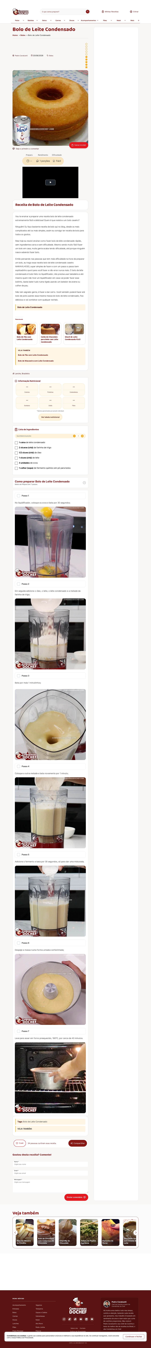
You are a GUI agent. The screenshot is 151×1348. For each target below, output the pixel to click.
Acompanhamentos (88, 20)
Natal (119, 20)
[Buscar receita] (87, 11)
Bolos (44, 20)
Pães (105, 20)
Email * (16, 1170)
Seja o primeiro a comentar (27, 149)
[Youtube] (81, 1319)
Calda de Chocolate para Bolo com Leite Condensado (49, 339)
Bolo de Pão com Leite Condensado (24, 338)
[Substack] (92, 1319)
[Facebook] (70, 1319)
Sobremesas (40, 1316)
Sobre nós (74, 1328)
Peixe (17, 20)
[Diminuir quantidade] (74, 436)
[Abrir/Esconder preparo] (84, 482)
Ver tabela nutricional (50, 417)
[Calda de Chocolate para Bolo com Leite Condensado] (50, 329)
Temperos (39, 1309)
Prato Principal (18, 1331)
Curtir (21, 1143)
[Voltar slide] (15, 1232)
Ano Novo (39, 1323)
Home (15, 35)
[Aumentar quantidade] (82, 436)
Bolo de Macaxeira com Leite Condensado (36, 361)
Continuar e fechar (133, 1336)
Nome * (16, 1161)
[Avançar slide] (135, 1232)
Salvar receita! (80, 145)
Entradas (16, 1309)
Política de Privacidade (78, 1331)
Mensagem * (18, 1179)
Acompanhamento (19, 1305)
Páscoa (38, 1331)
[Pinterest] (75, 1319)
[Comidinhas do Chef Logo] (78, 1305)
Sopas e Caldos (41, 1312)
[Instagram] (64, 1319)
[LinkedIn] (86, 1319)
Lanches (16, 1323)
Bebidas (31, 20)
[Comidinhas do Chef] (21, 14)
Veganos (39, 1305)
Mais (132, 20)
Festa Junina (40, 1327)
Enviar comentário (74, 1197)
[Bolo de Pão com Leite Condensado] (26, 329)
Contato (82, 1328)
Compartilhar (79, 1143)
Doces (72, 20)
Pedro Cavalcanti (21, 56)
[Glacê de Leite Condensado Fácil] (74, 329)
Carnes (58, 20)
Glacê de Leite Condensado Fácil (72, 338)
